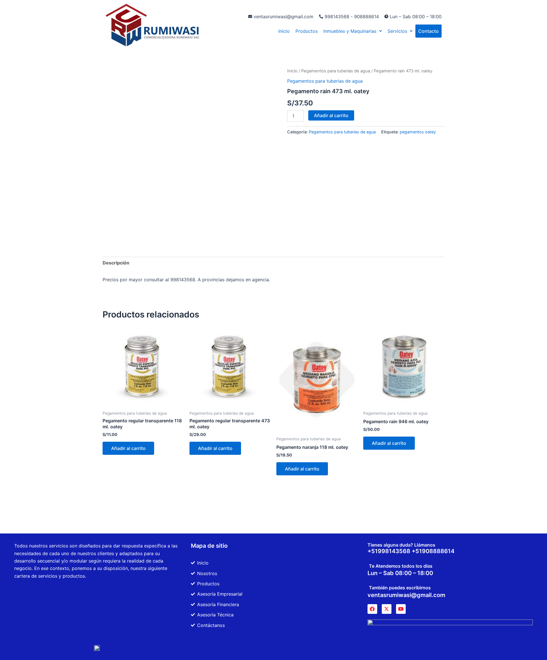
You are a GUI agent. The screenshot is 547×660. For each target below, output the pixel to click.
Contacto (428, 31)
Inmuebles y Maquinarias (349, 31)
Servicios (397, 31)
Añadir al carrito (331, 115)
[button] (353, 31)
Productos (306, 31)
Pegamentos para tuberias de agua (335, 71)
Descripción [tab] (116, 263)
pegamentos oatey (418, 131)
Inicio (284, 31)
